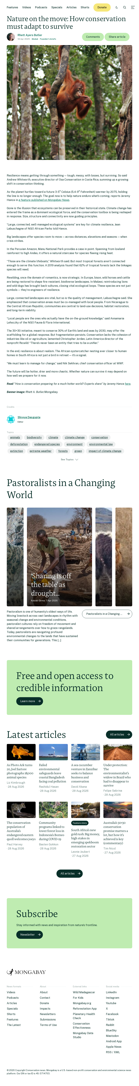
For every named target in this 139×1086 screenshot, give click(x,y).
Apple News (113, 1046)
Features (12, 7)
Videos (26, 7)
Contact (45, 997)
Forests (63, 451)
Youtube (111, 1003)
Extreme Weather (41, 451)
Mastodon (112, 1036)
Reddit (110, 1025)
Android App (114, 1041)
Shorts (85, 7)
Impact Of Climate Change (105, 451)
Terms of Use (48, 1025)
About (44, 992)
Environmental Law (101, 444)
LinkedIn (111, 992)
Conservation (99, 437)
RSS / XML (113, 1052)
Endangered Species (47, 444)
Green (78, 451)
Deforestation (19, 444)
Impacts (45, 1008)
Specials (56, 7)
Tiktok (110, 1019)
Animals (15, 437)
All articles (117, 734)
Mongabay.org (82, 1003)
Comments (93, 36)
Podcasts (41, 7)
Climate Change (75, 437)
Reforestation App (85, 1008)
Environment (75, 444)
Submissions (48, 1019)
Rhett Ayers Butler (30, 35)
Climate (53, 437)
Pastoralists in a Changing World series (109, 613)
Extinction (16, 451)
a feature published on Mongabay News (44, 200)
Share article (117, 36)
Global (35, 39)
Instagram (112, 997)
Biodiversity (34, 437)
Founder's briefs (48, 39)
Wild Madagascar (84, 992)
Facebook (112, 1014)
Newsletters (48, 1014)
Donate (102, 7)
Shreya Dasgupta (29, 417)
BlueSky (111, 1030)
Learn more (27, 701)
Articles (71, 7)
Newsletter (27, 934)
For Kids (78, 997)
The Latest (14, 1025)
